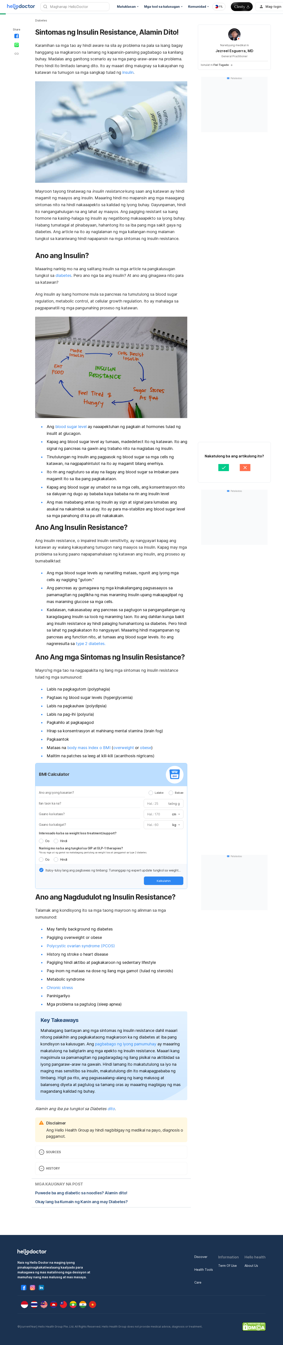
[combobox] (219, 6)
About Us (251, 1265)
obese (145, 747)
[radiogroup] (166, 792)
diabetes (63, 275)
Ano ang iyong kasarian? (56, 792)
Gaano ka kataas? (52, 814)
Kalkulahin (164, 881)
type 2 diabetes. (90, 643)
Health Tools (203, 1269)
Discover (200, 1257)
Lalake (159, 792)
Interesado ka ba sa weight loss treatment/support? (78, 833)
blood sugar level (71, 426)
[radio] (151, 793)
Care (197, 1282)
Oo (47, 841)
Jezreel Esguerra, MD (234, 51)
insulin (128, 72)
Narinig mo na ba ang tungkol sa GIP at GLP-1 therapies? (81, 848)
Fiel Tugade (221, 65)
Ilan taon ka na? (50, 803)
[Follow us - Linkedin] (41, 1287)
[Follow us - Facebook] (23, 1287)
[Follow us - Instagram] (32, 1287)
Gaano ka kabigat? (52, 824)
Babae (179, 792)
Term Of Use (227, 1265)
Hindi (63, 841)
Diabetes (41, 20)
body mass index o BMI (89, 747)
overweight (123, 747)
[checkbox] (41, 869)
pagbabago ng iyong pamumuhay (125, 1044)
